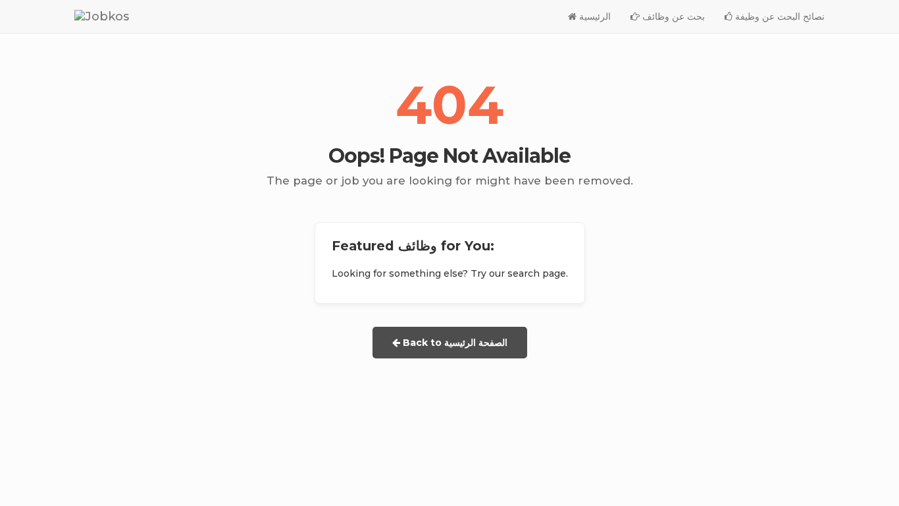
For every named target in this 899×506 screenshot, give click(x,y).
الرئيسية (594, 16)
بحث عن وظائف (672, 16)
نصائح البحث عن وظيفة (778, 16)
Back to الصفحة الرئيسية (453, 343)
